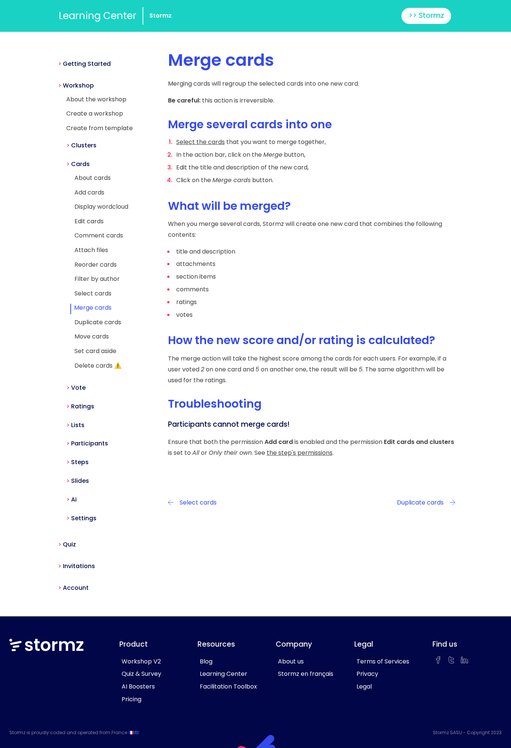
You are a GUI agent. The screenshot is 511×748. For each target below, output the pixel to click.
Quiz (69, 544)
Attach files (91, 250)
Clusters (84, 145)
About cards (92, 178)
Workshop (78, 85)
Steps (80, 462)
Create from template (99, 128)
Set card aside (95, 351)
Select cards (92, 293)
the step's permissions (300, 452)
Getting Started (87, 63)
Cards (80, 164)
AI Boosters (138, 686)
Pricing (131, 699)
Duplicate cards (97, 322)
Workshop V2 (141, 661)
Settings (84, 518)
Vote (78, 387)
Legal (364, 686)
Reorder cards (95, 264)
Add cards (89, 192)
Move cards (91, 336)
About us (291, 661)
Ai (74, 499)
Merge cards (92, 307)
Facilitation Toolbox (228, 686)
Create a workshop (94, 113)
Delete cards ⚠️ (98, 365)
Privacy (367, 673)
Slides (80, 480)
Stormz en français (305, 673)
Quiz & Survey (141, 673)
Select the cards (200, 142)
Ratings (82, 406)
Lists (78, 425)
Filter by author (97, 279)
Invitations (79, 566)
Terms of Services (383, 661)
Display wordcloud (101, 206)
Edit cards (89, 221)
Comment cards (98, 235)
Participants (89, 443)
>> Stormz (426, 15)
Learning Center (98, 15)
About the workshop (96, 99)
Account (76, 587)
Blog (206, 661)
